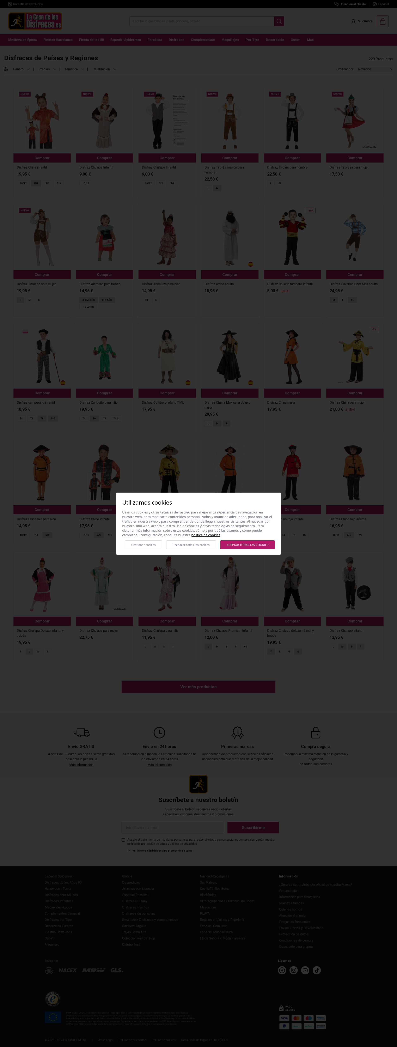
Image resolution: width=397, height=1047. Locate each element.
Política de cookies (205, 535)
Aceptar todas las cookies (247, 545)
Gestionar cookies (143, 545)
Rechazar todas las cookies (191, 545)
